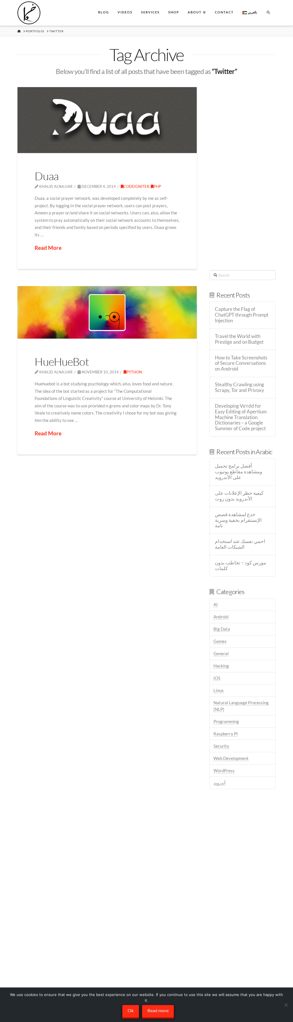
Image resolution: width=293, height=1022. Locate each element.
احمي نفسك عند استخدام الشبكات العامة (240, 544)
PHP (157, 186)
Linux (218, 690)
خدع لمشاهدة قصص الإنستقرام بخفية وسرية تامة (238, 520)
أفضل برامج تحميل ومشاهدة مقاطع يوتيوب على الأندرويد (238, 471)
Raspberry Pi (225, 733)
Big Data (221, 628)
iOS (216, 678)
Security (221, 746)
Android (220, 616)
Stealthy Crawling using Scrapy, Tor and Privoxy (239, 387)
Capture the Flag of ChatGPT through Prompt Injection (241, 315)
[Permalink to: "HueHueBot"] (107, 312)
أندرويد (219, 782)
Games (220, 641)
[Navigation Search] (268, 13)
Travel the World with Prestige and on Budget (239, 339)
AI (215, 604)
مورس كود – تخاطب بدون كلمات (240, 565)
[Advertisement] (242, 172)
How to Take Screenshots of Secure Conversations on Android (241, 363)
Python (134, 372)
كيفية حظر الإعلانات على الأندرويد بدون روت (239, 496)
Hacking (221, 665)
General (221, 653)
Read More (48, 247)
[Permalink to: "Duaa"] (107, 120)
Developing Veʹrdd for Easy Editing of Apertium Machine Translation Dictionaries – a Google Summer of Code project (241, 417)
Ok (131, 1010)
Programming (226, 721)
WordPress (224, 770)
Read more (158, 1010)
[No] (286, 1005)
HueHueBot (62, 361)
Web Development (231, 758)
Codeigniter (136, 186)
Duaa (46, 176)
